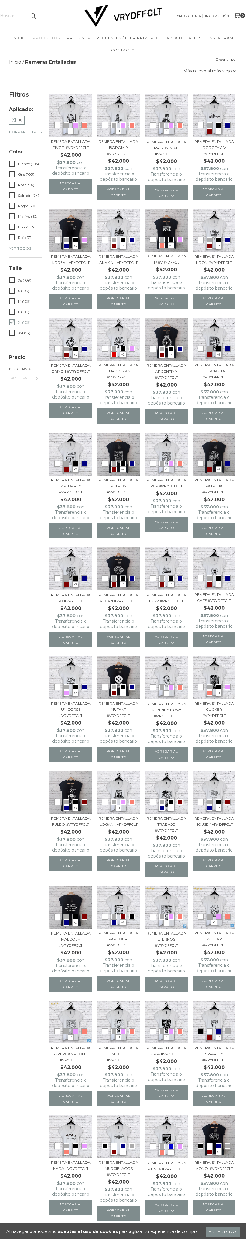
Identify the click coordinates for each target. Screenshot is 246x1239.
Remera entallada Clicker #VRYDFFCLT (214, 709)
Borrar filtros (25, 132)
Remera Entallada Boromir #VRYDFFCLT (118, 147)
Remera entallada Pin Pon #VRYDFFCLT (118, 486)
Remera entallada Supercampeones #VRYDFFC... (71, 1054)
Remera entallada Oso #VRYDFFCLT (71, 598)
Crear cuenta (189, 16)
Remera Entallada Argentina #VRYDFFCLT (166, 371)
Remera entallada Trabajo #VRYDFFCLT (166, 824)
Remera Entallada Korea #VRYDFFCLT (71, 259)
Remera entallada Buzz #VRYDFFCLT (166, 598)
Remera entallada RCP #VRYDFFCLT (166, 483)
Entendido (223, 1231)
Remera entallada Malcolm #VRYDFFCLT (71, 939)
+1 (71, 131)
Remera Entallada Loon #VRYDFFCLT (214, 259)
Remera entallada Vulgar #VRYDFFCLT (214, 939)
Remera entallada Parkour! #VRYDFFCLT (118, 939)
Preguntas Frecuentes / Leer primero (112, 37)
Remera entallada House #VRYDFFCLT (214, 821)
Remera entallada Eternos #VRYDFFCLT (166, 939)
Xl (14, 120)
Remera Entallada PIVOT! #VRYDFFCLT (71, 144)
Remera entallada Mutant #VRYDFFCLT (118, 709)
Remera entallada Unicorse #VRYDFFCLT (71, 709)
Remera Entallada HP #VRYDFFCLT (166, 259)
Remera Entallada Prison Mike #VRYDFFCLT (166, 148)
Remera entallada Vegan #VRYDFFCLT (118, 598)
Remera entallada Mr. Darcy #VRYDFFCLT (71, 486)
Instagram (220, 37)
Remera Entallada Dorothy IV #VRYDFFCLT (214, 147)
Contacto (123, 50)
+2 (123, 354)
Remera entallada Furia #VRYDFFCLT (166, 1051)
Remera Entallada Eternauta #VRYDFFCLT (214, 371)
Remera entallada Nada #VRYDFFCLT (71, 1165)
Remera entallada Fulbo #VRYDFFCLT (71, 821)
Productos (46, 37)
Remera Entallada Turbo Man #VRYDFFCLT (118, 371)
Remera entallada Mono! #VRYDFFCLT (214, 1165)
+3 (218, 131)
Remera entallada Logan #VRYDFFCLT (118, 821)
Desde (13, 369)
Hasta (25, 369)
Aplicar (36, 378)
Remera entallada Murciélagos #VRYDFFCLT (118, 1168)
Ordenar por (226, 59)
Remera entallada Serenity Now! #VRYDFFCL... (166, 709)
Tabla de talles (183, 37)
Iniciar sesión (217, 16)
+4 (123, 246)
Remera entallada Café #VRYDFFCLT (214, 597)
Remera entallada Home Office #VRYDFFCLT (118, 1054)
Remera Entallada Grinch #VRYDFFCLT (71, 368)
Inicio (19, 37)
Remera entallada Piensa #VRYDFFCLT (166, 1165)
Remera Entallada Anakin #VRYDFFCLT (118, 259)
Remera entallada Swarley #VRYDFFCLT (214, 1054)
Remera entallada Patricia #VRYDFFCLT (214, 486)
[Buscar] (33, 15)
